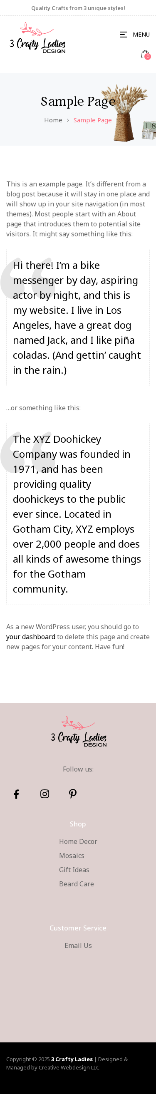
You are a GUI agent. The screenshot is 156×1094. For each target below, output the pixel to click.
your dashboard (30, 636)
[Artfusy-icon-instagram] (44, 794)
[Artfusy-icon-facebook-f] (16, 794)
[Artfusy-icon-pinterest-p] (73, 794)
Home (53, 120)
